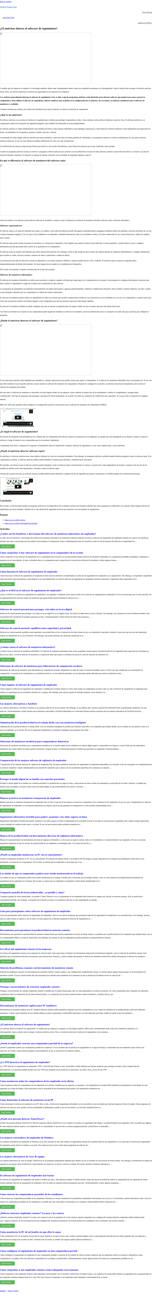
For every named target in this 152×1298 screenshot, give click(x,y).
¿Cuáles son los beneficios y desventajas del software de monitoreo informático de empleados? (48, 533)
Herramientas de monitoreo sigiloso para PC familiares (28, 1005)
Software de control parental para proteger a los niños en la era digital (36, 609)
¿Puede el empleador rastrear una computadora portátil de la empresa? (36, 1043)
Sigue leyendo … (7, 546)
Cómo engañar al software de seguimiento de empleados (28, 684)
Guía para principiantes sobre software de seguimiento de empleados (35, 911)
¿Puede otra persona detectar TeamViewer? (22, 1119)
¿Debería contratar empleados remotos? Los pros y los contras (32, 1213)
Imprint (2, 1291)
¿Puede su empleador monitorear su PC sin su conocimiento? (31, 854)
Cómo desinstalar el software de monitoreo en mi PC (27, 1100)
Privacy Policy (13, 1291)
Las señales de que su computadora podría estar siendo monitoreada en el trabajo (41, 873)
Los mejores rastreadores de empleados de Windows (26, 1137)
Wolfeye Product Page (8, 7)
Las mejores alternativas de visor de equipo (22, 1156)
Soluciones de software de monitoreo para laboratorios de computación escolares (41, 666)
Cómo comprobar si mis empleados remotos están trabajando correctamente (39, 1269)
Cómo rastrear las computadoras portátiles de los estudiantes (31, 1194)
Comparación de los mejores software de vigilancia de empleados (33, 760)
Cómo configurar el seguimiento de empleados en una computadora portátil (38, 1251)
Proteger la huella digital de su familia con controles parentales (32, 779)
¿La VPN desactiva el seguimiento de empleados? (25, 1062)
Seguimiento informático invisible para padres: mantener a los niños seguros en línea (43, 817)
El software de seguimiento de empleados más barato (27, 1175)
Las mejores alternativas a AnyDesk (18, 703)
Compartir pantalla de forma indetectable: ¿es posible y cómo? (32, 892)
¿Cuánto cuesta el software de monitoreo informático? (27, 647)
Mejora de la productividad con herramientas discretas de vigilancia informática (41, 835)
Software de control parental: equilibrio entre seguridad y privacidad (35, 628)
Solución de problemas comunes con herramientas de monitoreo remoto (36, 968)
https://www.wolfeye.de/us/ (15, 520)
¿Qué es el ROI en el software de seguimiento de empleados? (31, 590)
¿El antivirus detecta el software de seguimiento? (25, 1024)
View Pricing (147, 12)
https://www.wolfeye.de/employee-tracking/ (21, 523)
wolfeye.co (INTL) (145, 23)
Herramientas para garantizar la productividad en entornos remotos (35, 930)
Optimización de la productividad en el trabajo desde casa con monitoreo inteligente (43, 722)
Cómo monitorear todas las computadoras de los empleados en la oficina (37, 1081)
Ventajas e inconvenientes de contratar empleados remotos (30, 986)
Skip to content (5, 2)
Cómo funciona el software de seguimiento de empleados (29, 571)
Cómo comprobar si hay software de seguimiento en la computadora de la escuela (41, 552)
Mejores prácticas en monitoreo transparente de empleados (30, 798)
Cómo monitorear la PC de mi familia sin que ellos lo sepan (30, 1232)
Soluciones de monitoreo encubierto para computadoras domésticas (34, 741)
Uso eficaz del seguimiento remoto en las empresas (26, 949)
